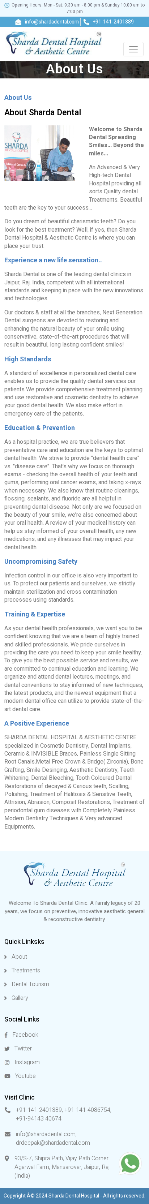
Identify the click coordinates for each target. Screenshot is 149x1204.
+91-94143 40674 (38, 1118)
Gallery (19, 998)
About (18, 957)
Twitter (22, 1048)
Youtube (25, 1076)
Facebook (24, 1035)
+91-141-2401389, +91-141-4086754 (63, 1110)
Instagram (26, 1062)
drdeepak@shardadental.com (53, 1143)
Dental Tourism (29, 984)
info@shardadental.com (51, 22)
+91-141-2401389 (113, 22)
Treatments (25, 970)
